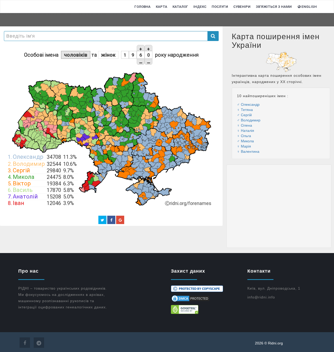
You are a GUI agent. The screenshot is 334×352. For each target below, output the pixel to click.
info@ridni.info (261, 297)
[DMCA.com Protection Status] (205, 298)
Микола (23, 176)
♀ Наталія (245, 130)
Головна (142, 7)
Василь (23, 189)
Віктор (22, 183)
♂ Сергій (244, 114)
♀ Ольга (244, 135)
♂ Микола (245, 140)
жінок (108, 55)
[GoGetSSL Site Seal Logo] (205, 309)
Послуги (220, 7)
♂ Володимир (248, 119)
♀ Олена (244, 125)
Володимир (28, 163)
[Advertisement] (279, 206)
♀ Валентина (248, 151)
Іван (18, 203)
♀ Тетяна (245, 109)
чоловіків (75, 55)
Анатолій (25, 196)
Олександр (28, 157)
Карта (161, 7)
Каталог (180, 7)
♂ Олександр (248, 104)
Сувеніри (241, 7)
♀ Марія (244, 146)
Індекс (199, 7)
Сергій (21, 170)
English (309, 7)
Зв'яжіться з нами (274, 7)
